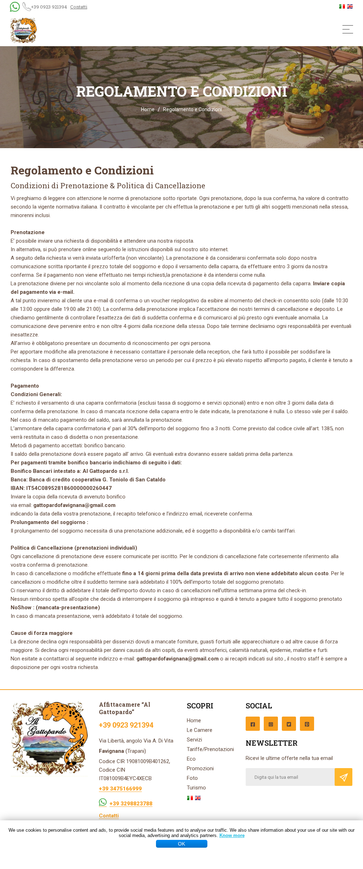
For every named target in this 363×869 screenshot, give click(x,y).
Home (148, 109)
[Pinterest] (307, 724)
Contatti (78, 7)
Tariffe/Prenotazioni (210, 749)
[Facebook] (253, 724)
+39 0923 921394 (49, 7)
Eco (191, 759)
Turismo (196, 787)
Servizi (194, 739)
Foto (192, 778)
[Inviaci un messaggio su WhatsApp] (103, 802)
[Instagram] (271, 724)
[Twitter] (289, 724)
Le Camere (199, 730)
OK (181, 844)
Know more (232, 835)
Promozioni (200, 768)
